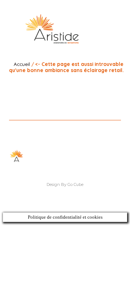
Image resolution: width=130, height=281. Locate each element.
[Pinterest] (70, 83)
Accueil (22, 64)
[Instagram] (60, 83)
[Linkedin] (50, 83)
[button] (109, 28)
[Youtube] (80, 83)
